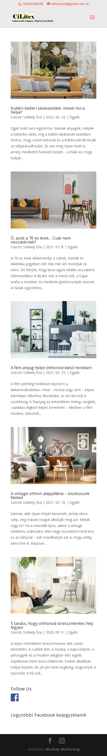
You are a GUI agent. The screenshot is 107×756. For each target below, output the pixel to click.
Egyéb (75, 117)
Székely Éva (32, 117)
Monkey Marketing (63, 749)
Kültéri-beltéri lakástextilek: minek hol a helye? (48, 110)
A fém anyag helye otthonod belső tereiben (51, 367)
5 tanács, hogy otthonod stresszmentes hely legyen (52, 625)
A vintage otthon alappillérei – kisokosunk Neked (50, 495)
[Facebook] (15, 697)
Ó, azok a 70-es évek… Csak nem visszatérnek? (41, 240)
